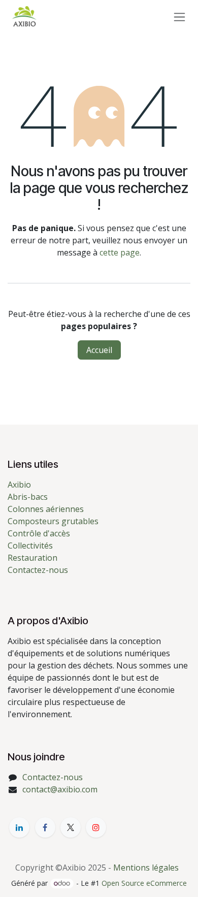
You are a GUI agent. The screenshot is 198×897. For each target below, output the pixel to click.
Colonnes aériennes (46, 509)
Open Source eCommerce (144, 883)
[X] (70, 827)
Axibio (19, 484)
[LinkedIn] (19, 827)
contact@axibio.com (59, 789)
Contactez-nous (38, 569)
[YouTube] (96, 827)
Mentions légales (146, 867)
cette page (120, 252)
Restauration (32, 557)
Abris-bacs (28, 496)
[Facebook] (45, 827)
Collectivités (30, 545)
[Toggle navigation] (179, 16)
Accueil (99, 350)
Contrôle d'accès (39, 533)
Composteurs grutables (53, 521)
